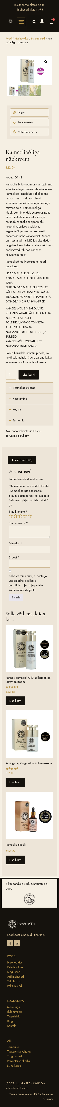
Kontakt (11, 1026)
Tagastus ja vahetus (19, 1051)
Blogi (10, 1021)
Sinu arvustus (18, 523)
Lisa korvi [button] (15, 701)
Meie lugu (13, 1007)
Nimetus (15, 543)
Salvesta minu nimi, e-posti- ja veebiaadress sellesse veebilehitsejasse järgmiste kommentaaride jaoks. (28, 583)
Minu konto (14, 1066)
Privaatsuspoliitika (18, 1061)
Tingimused (14, 1056)
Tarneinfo (13, 1047)
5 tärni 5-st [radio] (30, 516)
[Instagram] (17, 943)
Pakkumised (14, 986)
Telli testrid (14, 981)
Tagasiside (13, 1016)
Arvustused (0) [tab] (21, 460)
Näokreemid (38, 38)
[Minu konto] (42, 21)
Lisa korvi (29, 375)
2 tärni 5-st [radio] (16, 516)
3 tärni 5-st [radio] (20, 516)
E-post (14, 557)
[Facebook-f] (10, 943)
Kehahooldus (15, 967)
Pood (9, 38)
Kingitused (13, 972)
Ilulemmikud (14, 1012)
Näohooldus (21, 38)
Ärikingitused (15, 977)
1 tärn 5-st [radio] (11, 516)
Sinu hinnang (18, 512)
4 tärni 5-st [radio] (25, 516)
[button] (21, 22)
